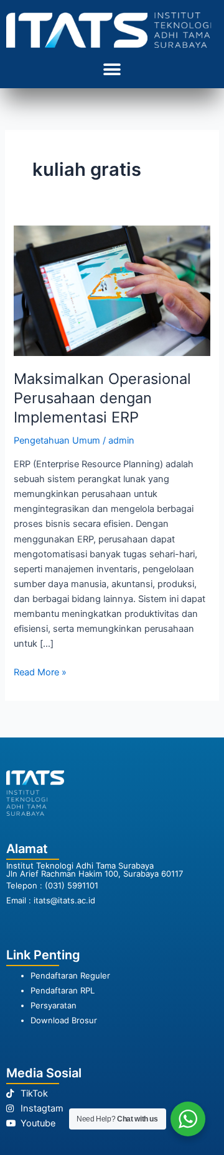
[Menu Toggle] (112, 69)
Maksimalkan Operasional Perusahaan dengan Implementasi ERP (102, 398)
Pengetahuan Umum (57, 440)
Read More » (40, 671)
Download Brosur (63, 1020)
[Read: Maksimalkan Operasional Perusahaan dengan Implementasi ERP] (112, 290)
